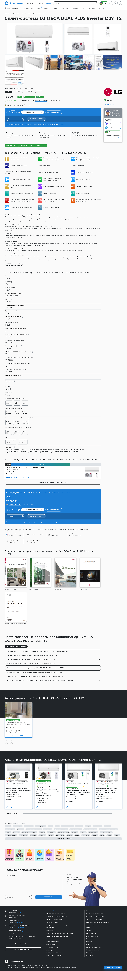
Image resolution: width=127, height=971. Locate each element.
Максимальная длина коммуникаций (18, 352)
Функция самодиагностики (39, 452)
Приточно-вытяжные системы (56, 916)
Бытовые (69, 835)
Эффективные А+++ (67, 826)
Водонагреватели (52, 941)
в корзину (34, 112)
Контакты (101, 8)
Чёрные (109, 835)
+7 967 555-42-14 (16, 927)
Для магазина (48, 829)
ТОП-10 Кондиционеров (54, 483)
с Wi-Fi (50, 826)
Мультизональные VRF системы (57, 936)
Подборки (8, 823)
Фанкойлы (50, 928)
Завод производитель (13, 375)
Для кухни (16, 832)
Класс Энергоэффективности (15, 328)
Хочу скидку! (110, 104)
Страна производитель (13, 293)
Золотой (117, 835)
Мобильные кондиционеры (55, 914)
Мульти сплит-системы (54, 919)
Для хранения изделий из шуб (108, 829)
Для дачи (107, 826)
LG (6, 290)
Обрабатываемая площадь (14, 305)
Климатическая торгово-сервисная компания (37, 967)
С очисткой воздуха (11, 835)
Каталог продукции (13, 8)
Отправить (48, 897)
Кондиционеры (28, 8)
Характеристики (11, 477)
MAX (110, 123)
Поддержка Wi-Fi (76, 449)
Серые (102, 835)
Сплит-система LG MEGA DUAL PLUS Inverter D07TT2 (25, 467)
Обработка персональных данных (65, 967)
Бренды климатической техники (97, 922)
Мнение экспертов (92, 911)
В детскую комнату (63, 832)
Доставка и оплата (92, 936)
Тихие (57, 826)
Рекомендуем (18, 826)
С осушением (23, 835)
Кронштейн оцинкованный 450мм (18, 725)
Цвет (7, 387)
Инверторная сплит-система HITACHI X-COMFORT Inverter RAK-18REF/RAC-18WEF (18, 790)
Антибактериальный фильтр (65, 452)
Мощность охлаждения (13, 317)
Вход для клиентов (93, 950)
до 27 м (18, 92)
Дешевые (74, 832)
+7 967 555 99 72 (16, 922)
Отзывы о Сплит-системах (95, 916)
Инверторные (29, 826)
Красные (94, 835)
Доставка (92, 8)
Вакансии (89, 953)
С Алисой (8, 826)
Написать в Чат (113, 131)
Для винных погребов (61, 829)
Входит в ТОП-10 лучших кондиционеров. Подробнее (25, 146)
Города (22, 823)
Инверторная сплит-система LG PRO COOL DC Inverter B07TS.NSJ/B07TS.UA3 (47, 794)
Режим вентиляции (51, 449)
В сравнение (55, 112)
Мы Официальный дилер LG (113, 99)
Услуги (55, 8)
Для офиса (20, 829)
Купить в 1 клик (36, 119)
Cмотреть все (13, 813)
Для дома (88, 826)
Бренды (16, 823)
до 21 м (8, 92)
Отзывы (75, 8)
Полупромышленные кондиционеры (59, 925)
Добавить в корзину (18, 735)
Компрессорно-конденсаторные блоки (59, 933)
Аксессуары (50, 950)
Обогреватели (51, 944)
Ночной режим (35, 449)
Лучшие (8, 832)
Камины (49, 939)
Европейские (60, 835)
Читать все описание (13, 265)
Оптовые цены (91, 925)
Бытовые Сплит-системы (55, 911)
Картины (42, 832)
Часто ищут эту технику (94, 919)
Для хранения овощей (90, 829)
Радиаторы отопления (54, 955)
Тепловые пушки (52, 947)
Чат (105, 3)
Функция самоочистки (15, 452)
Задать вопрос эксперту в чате (16, 646)
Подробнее (23, 807)
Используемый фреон (13, 346)
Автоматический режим (16, 449)
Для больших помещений (29, 832)
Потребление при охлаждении (16, 334)
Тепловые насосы (52, 922)
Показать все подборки (64, 838)
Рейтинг (46, 8)
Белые (77, 835)
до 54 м (39, 92)
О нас (83, 8)
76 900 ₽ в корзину (114, 967)
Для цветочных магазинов (33, 829)
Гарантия (89, 939)
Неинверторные (40, 826)
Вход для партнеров (93, 947)
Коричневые (85, 835)
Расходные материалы (54, 953)
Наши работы (65, 8)
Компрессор (9, 381)
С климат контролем (106, 832)
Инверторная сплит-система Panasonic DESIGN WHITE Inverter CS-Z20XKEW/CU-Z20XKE (78, 792)
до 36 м (29, 92)
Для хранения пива (75, 829)
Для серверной (10, 829)
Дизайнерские (93, 832)
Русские (50, 835)
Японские (33, 835)
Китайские (42, 835)
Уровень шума (10, 311)
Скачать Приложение (24, 949)
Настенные (79, 826)
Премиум (83, 832)
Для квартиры (98, 826)
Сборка (7, 299)
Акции (39, 7)
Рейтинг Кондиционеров (95, 914)
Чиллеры (49, 930)
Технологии (9, 447)
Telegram (111, 127)
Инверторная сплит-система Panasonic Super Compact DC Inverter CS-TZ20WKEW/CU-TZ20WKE (106, 791)
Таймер (64, 449)
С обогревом (51, 832)
